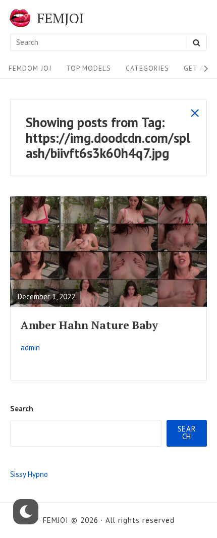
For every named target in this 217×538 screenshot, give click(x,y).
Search (21, 408)
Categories (147, 68)
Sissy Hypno (29, 474)
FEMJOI (60, 18)
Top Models (88, 68)
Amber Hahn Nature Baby (89, 325)
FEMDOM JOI (30, 68)
